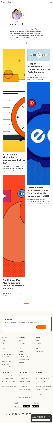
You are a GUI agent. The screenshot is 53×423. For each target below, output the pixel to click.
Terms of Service (21, 420)
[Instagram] (9, 414)
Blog (20, 340)
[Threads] (20, 414)
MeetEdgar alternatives (24, 397)
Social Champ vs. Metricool (8, 381)
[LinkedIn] (16, 414)
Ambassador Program (24, 359)
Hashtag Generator (40, 392)
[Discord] (30, 414)
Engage (3, 343)
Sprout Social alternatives (25, 384)
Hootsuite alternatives (24, 375)
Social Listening (5, 351)
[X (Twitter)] (6, 414)
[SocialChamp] (7, 2)
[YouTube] (23, 414)
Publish (3, 340)
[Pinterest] (27, 414)
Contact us (39, 346)
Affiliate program (23, 348)
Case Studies (22, 343)
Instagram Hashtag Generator (43, 375)
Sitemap (12, 420)
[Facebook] (2, 414)
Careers (21, 354)
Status (37, 340)
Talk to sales (39, 348)
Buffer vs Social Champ (7, 378)
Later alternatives (23, 386)
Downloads (21, 362)
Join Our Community (24, 357)
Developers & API (6, 367)
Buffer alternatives (23, 378)
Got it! (41, 419)
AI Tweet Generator (41, 381)
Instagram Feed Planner (7, 354)
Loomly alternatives (23, 394)
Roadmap (21, 351)
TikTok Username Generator (43, 384)
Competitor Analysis (6, 361)
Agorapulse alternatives (24, 381)
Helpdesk (38, 343)
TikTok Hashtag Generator (42, 378)
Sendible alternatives (24, 392)
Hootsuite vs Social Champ (8, 375)
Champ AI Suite (5, 364)
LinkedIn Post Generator (42, 389)
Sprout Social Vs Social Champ (9, 386)
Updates (21, 346)
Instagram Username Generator (43, 386)
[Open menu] (50, 2)
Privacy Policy (5, 420)
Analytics (4, 348)
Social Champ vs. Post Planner (9, 384)
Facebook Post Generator (42, 394)
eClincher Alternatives (24, 389)
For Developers (39, 351)
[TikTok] (13, 414)
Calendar (4, 346)
